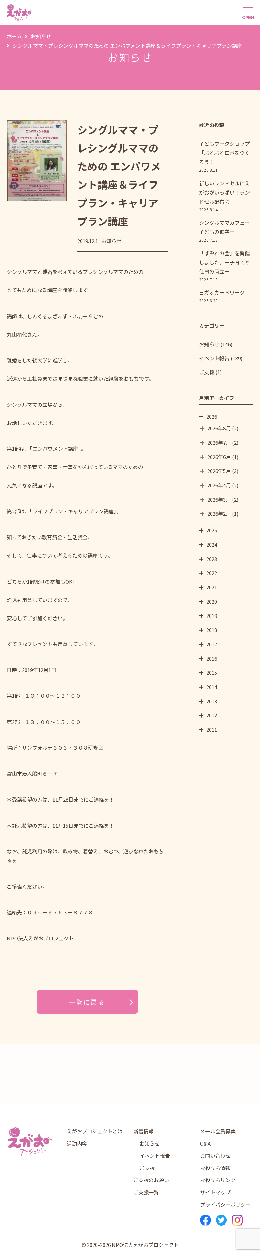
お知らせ (209, 344)
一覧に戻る (87, 1001)
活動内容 (77, 1143)
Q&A (205, 1143)
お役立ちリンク (218, 1180)
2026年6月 (219, 456)
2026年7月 (219, 442)
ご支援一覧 (146, 1192)
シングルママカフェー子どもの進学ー (224, 231)
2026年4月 (219, 485)
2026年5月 (219, 470)
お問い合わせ (215, 1155)
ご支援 (206, 372)
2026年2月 (219, 513)
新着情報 (143, 1131)
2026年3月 (219, 499)
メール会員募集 (218, 1131)
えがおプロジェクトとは (95, 1131)
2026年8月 (219, 428)
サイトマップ (215, 1192)
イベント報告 (214, 358)
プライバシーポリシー (225, 1204)
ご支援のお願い (151, 1180)
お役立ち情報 (215, 1167)
